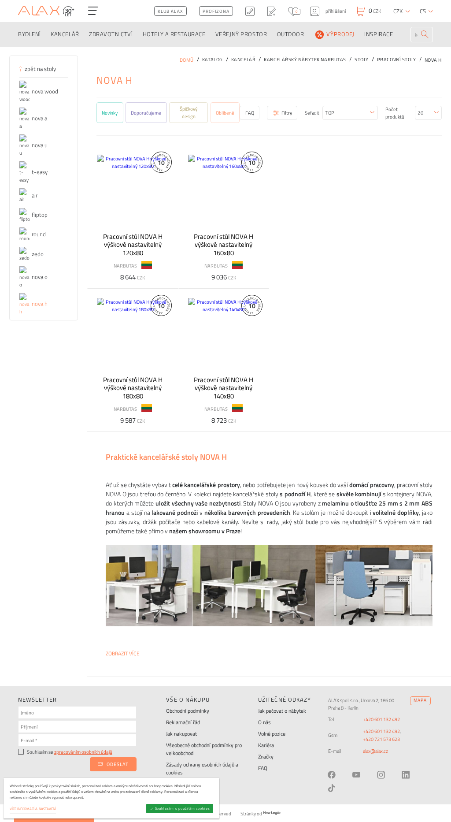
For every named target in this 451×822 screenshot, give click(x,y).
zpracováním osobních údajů (83, 751)
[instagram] (381, 775)
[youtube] (356, 775)
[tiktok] (331, 788)
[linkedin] (405, 775)
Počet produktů (394, 112)
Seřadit (312, 112)
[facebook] (331, 775)
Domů (187, 59)
